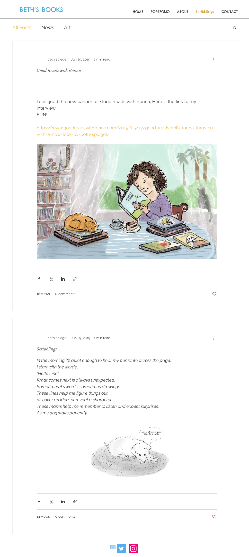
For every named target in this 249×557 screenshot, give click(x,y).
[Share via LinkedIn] (63, 279)
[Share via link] (74, 279)
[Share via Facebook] (39, 279)
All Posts (22, 27)
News (47, 27)
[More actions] (214, 59)
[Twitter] (121, 548)
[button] (234, 28)
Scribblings (47, 349)
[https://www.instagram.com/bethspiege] (113, 547)
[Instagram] (133, 548)
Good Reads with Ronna (59, 70)
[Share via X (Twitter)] (51, 279)
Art (67, 27)
